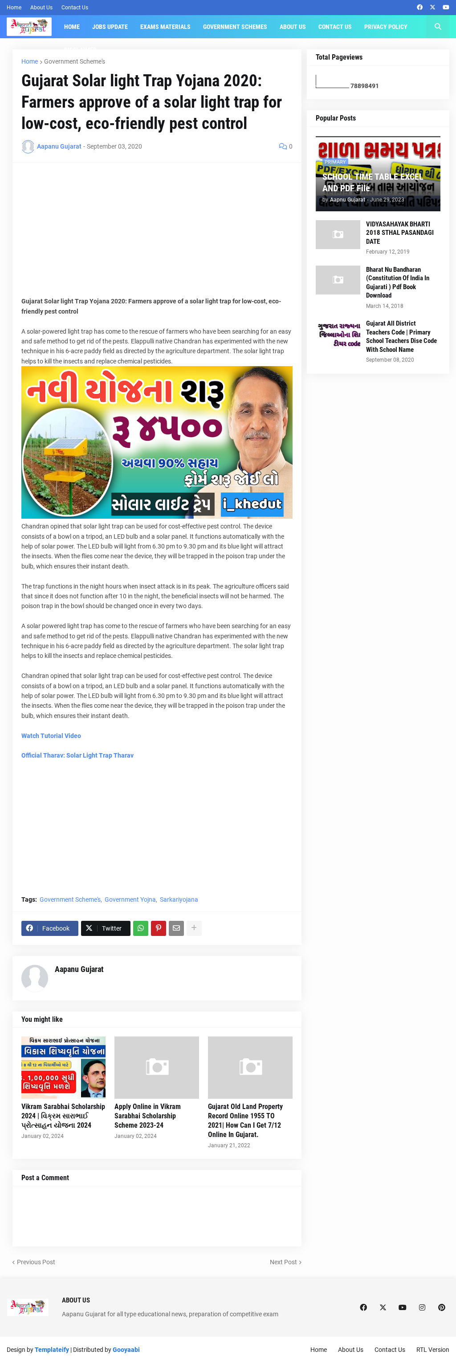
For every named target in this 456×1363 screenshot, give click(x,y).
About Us (41, 7)
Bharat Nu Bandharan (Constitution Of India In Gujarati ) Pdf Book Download (397, 283)
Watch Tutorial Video (51, 735)
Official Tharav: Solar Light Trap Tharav (77, 755)
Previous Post (36, 1262)
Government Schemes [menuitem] (235, 26)
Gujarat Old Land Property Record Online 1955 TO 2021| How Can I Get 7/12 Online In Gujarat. (245, 1120)
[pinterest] (441, 1307)
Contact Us (74, 7)
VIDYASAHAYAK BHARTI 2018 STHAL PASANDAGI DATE (400, 233)
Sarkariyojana (179, 899)
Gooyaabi (126, 1349)
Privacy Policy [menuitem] (385, 26)
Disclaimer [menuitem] (80, 49)
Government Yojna (130, 899)
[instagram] (422, 1307)
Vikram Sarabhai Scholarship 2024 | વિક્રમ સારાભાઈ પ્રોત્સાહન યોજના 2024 (63, 1115)
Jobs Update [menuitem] (110, 26)
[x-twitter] (433, 7)
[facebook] (420, 7)
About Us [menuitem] (293, 26)
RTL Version (432, 1349)
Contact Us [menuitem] (335, 26)
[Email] (176, 928)
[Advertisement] (157, 234)
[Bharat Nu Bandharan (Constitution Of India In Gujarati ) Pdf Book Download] (338, 280)
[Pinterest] (158, 928)
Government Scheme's (74, 61)
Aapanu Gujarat (79, 969)
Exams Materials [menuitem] (165, 26)
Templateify (52, 1349)
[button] (437, 26)
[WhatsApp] (140, 928)
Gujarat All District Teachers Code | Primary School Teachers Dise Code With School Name (401, 336)
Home (14, 7)
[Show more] (194, 928)
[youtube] (446, 7)
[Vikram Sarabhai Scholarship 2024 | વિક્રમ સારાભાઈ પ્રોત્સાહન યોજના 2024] (63, 1067)
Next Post (283, 1262)
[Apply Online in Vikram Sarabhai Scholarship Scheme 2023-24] (156, 1067)
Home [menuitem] (72, 26)
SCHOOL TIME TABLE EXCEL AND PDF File (372, 182)
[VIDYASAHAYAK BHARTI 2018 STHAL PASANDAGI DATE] (338, 234)
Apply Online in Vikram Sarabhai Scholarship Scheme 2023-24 (147, 1115)
